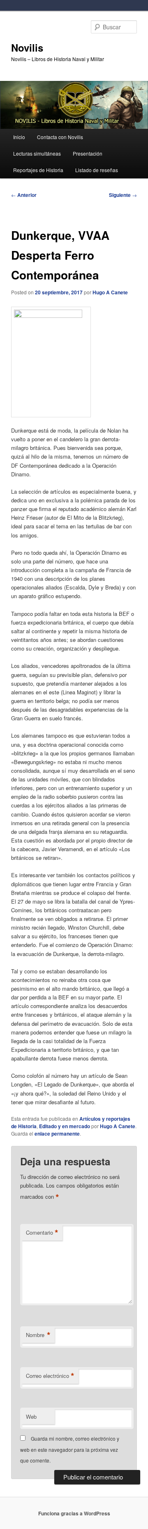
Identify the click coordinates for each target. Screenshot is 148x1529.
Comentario (42, 1232)
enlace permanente (57, 1133)
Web (31, 1416)
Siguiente (123, 195)
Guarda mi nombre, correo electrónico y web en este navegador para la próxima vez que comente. (69, 1449)
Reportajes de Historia (38, 169)
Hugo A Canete (110, 292)
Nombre (38, 1335)
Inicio (19, 136)
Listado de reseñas (96, 169)
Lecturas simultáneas (37, 153)
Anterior (24, 195)
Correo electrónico (50, 1375)
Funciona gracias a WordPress (74, 1513)
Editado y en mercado (64, 1126)
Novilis (27, 47)
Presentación (87, 153)
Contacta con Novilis (60, 136)
